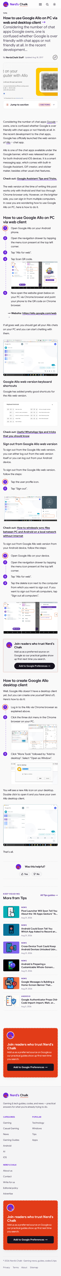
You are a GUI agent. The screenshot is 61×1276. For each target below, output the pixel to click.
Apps (35, 1140)
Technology (38, 1122)
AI (4, 1151)
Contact (7, 1176)
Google (51, 121)
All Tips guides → (49, 895)
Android (7, 1145)
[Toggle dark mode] (54, 4)
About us (7, 1170)
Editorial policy (10, 1188)
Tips (5, 13)
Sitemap (34, 1267)
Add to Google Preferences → (34, 666)
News (6, 1134)
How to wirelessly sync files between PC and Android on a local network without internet (29, 532)
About (24, 1267)
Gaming (7, 1122)
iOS (5, 1157)
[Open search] (47, 4)
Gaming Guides (11, 1140)
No (38, 874)
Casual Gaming (11, 1128)
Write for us (9, 1182)
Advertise (8, 1193)
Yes (26, 874)
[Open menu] (40, 4)
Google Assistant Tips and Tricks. (37, 178)
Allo (8, 142)
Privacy (6, 1267)
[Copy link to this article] (55, 57)
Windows (37, 1128)
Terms (16, 1267)
